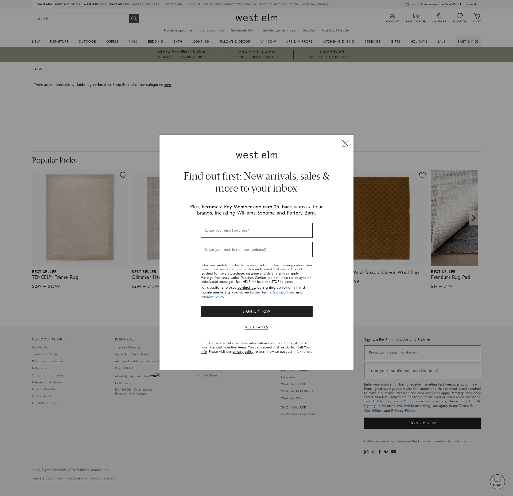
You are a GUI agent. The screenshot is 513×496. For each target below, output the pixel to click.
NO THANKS (257, 327)
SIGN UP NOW (256, 311)
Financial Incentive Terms (227, 347)
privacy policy (243, 352)
